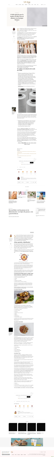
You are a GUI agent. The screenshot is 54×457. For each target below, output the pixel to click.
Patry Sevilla (26, 401)
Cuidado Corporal (41, 200)
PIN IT (27, 47)
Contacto (13, 454)
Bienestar (10, 208)
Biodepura (16, 250)
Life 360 (28, 38)
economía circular (20, 32)
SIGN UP (31, 162)
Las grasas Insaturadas (17, 337)
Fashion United (19, 157)
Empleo (16, 454)
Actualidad (38, 200)
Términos (22, 454)
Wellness (44, 200)
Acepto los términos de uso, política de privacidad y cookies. (24, 398)
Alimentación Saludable (18, 401)
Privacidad (18, 454)
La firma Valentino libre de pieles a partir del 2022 (24, 155)
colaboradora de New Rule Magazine (23, 239)
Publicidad (25, 454)
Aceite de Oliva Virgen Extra (29, 370)
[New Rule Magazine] (27, 2)
